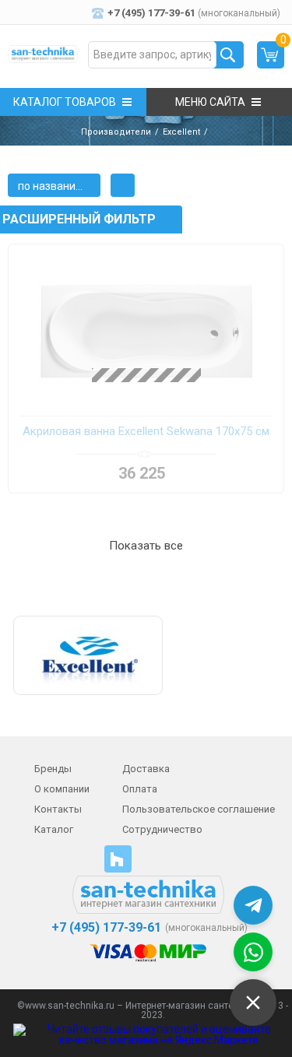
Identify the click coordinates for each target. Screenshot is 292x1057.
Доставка (146, 769)
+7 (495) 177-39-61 (104, 928)
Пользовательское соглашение (198, 809)
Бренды (53, 769)
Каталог (53, 829)
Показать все (146, 546)
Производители (116, 132)
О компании (62, 789)
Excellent (181, 132)
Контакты (58, 809)
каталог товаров (64, 102)
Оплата (139, 789)
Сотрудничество (162, 829)
